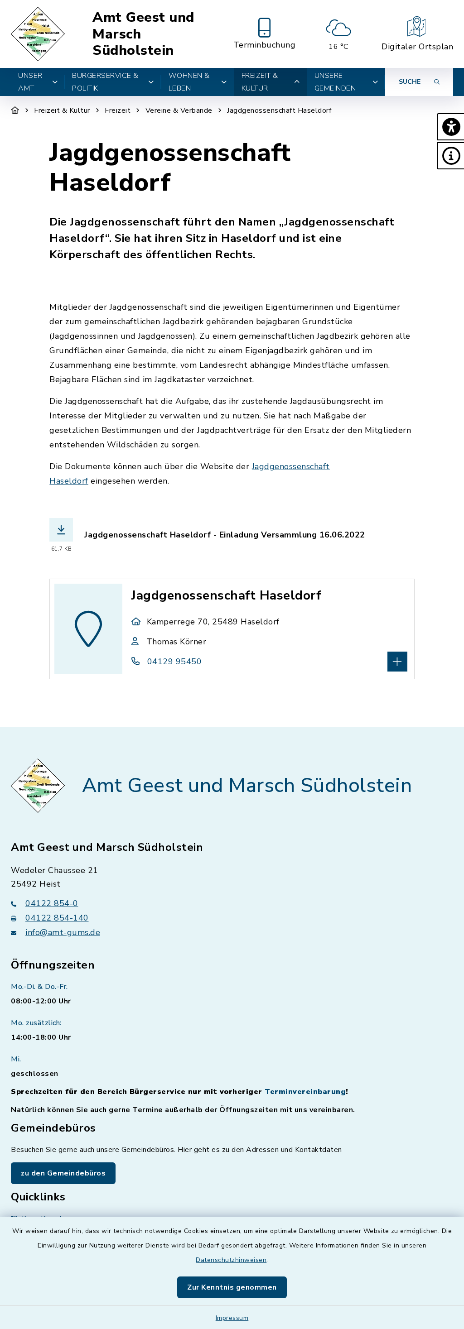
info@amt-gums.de (62, 932)
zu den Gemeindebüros (63, 1173)
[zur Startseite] (39, 34)
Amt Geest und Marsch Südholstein (143, 34)
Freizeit (117, 110)
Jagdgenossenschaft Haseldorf (279, 110)
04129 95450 (174, 661)
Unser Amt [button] (30, 82)
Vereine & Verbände (179, 110)
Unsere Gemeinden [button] (335, 82)
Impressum (232, 1318)
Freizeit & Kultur (62, 110)
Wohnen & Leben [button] (189, 82)
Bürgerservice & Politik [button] (105, 82)
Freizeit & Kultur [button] (260, 82)
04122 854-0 (51, 903)
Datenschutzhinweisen (231, 1260)
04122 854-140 (57, 917)
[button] (450, 126)
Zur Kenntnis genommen (232, 1287)
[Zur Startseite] (15, 110)
